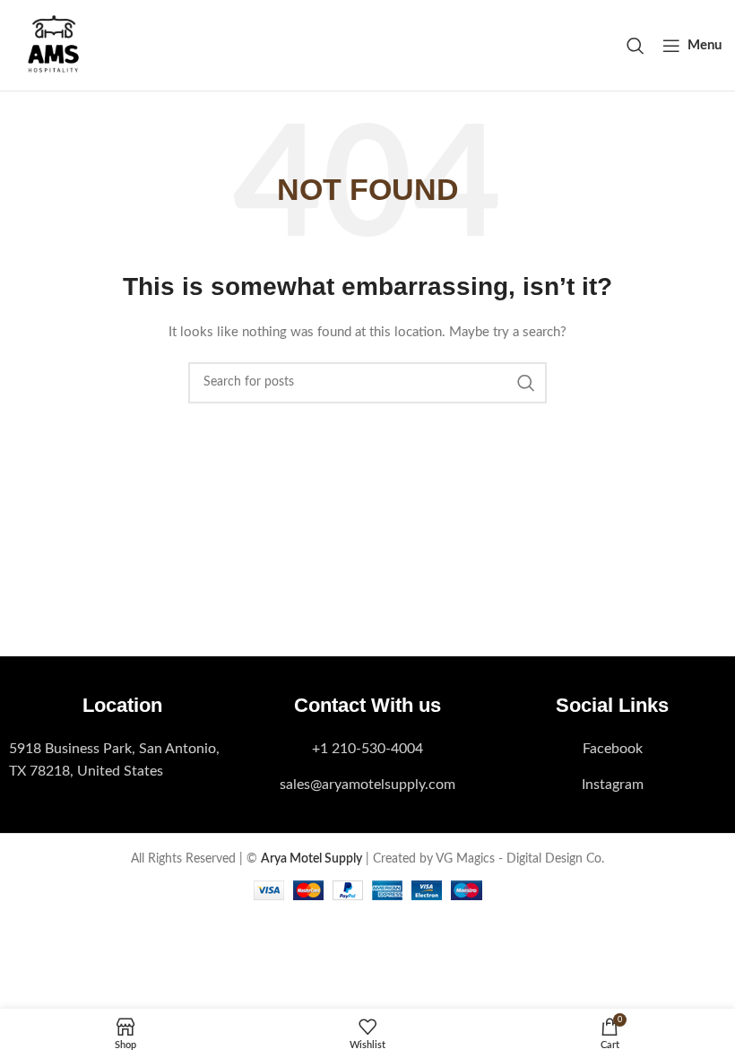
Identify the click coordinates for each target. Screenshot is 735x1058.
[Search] (635, 46)
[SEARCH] (526, 382)
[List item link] (122, 761)
